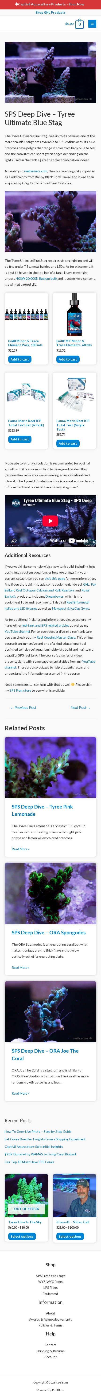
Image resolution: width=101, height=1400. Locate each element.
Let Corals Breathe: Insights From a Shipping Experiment (45, 1139)
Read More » (20, 849)
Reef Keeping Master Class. (56, 637)
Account (50, 1357)
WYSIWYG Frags (50, 1282)
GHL (86, 584)
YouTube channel (17, 631)
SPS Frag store (20, 690)
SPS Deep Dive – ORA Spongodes (49, 932)
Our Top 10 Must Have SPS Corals (29, 1162)
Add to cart (20, 359)
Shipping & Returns (50, 1351)
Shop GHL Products (50, 12)
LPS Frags (50, 1287)
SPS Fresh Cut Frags (50, 1276)
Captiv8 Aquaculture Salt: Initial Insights (34, 1147)
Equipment (50, 1294)
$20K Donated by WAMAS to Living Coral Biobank (41, 1154)
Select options (22, 1236)
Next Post (81, 708)
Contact (51, 1345)
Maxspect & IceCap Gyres (70, 608)
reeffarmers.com (35, 171)
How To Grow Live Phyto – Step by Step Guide (38, 1131)
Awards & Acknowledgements (50, 1319)
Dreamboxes (55, 596)
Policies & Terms (50, 1325)
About (50, 1313)
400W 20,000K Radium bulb (36, 278)
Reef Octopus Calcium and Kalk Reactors (45, 590)
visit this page (55, 578)
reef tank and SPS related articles (45, 625)
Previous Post (23, 708)
